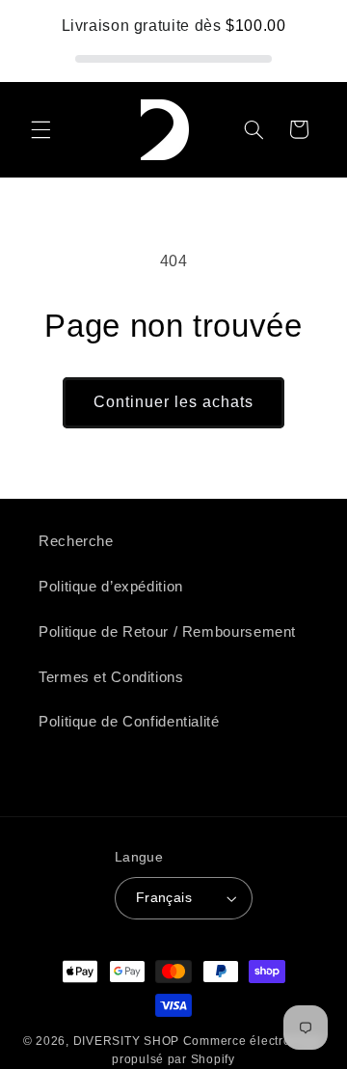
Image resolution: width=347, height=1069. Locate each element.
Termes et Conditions (111, 677)
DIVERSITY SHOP (128, 1041)
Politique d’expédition (111, 586)
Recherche (76, 541)
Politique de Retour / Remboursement (167, 632)
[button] (40, 129)
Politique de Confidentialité (129, 721)
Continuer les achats (173, 402)
